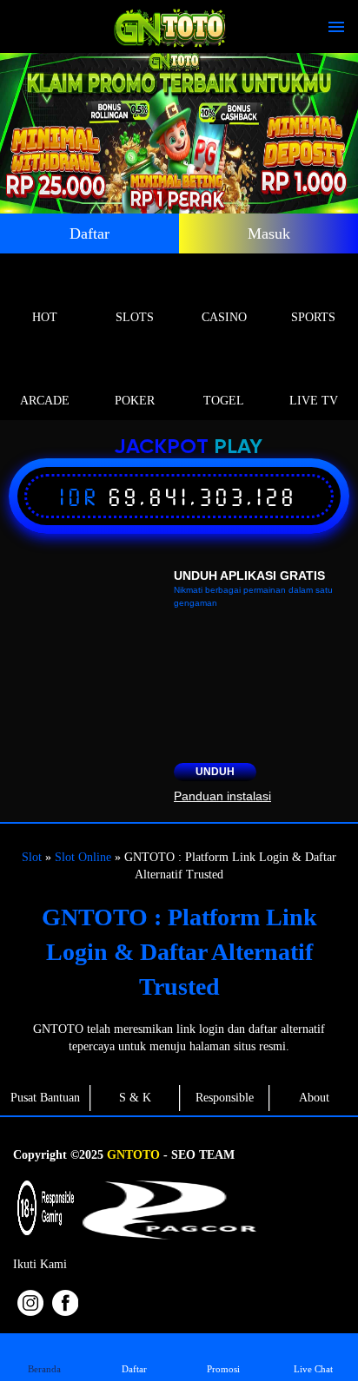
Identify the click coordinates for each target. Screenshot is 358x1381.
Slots (135, 317)
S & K (135, 1097)
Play (238, 447)
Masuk (269, 233)
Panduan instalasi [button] (222, 796)
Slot (32, 857)
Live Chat (313, 1369)
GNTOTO (133, 1154)
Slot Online (83, 857)
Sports (313, 317)
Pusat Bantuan (45, 1097)
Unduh (215, 772)
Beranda (44, 1369)
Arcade (45, 400)
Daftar (89, 233)
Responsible (225, 1097)
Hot (44, 317)
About (314, 1097)
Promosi (223, 1369)
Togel (223, 400)
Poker (135, 400)
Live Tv (313, 400)
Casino (224, 317)
